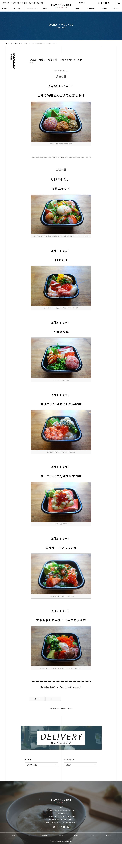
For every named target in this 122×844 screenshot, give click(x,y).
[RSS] (108, 3)
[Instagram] (98, 3)
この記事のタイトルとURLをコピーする (61, 708)
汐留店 (31, 62)
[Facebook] (101, 3)
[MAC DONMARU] (61, 6)
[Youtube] (105, 3)
